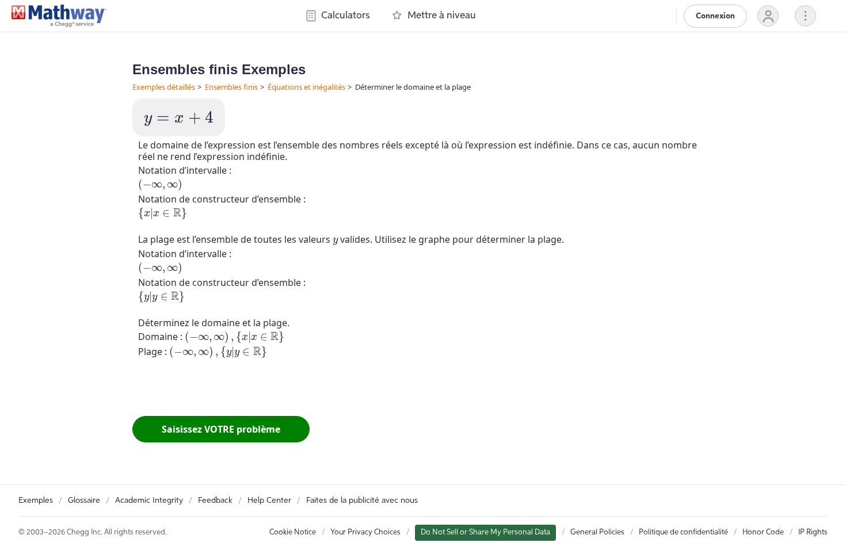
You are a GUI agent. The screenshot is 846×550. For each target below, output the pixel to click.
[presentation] (179, 118)
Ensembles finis (231, 87)
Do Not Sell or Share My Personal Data (485, 532)
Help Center (269, 500)
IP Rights (813, 532)
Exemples (35, 500)
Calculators (345, 16)
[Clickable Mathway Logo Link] (59, 16)
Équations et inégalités (306, 87)
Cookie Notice (292, 532)
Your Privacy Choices (365, 532)
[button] (768, 15)
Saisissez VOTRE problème (221, 429)
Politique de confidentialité (683, 532)
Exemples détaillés (163, 87)
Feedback (215, 500)
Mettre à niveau (441, 16)
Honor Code (763, 532)
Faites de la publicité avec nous (362, 500)
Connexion (715, 16)
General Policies (597, 532)
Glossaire (84, 500)
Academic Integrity (149, 500)
